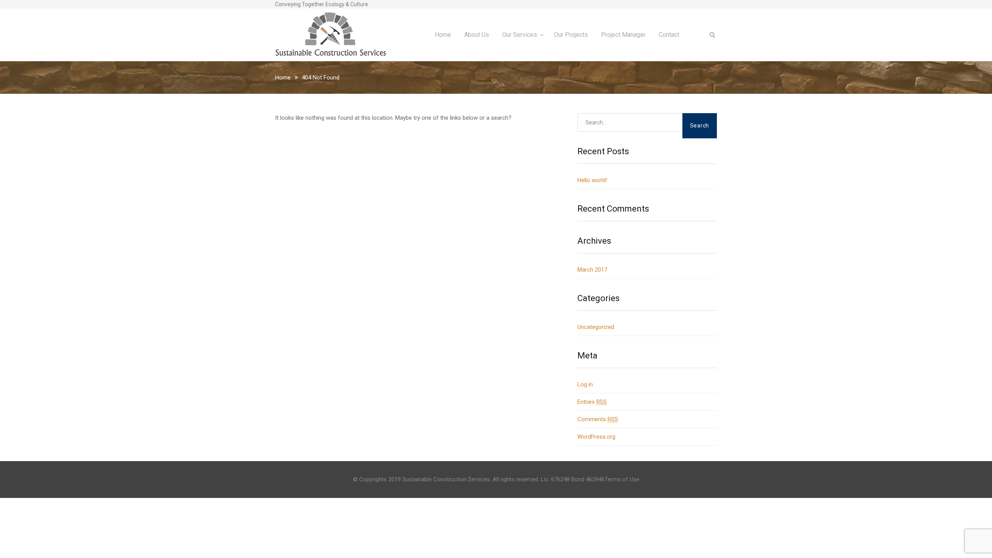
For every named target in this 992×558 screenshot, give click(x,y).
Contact (669, 34)
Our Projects (571, 34)
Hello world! (592, 180)
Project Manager (623, 34)
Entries (592, 401)
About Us (476, 34)
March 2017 (592, 269)
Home (443, 34)
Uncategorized (595, 327)
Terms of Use (621, 479)
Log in (585, 384)
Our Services (519, 34)
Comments (597, 419)
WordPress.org (596, 436)
